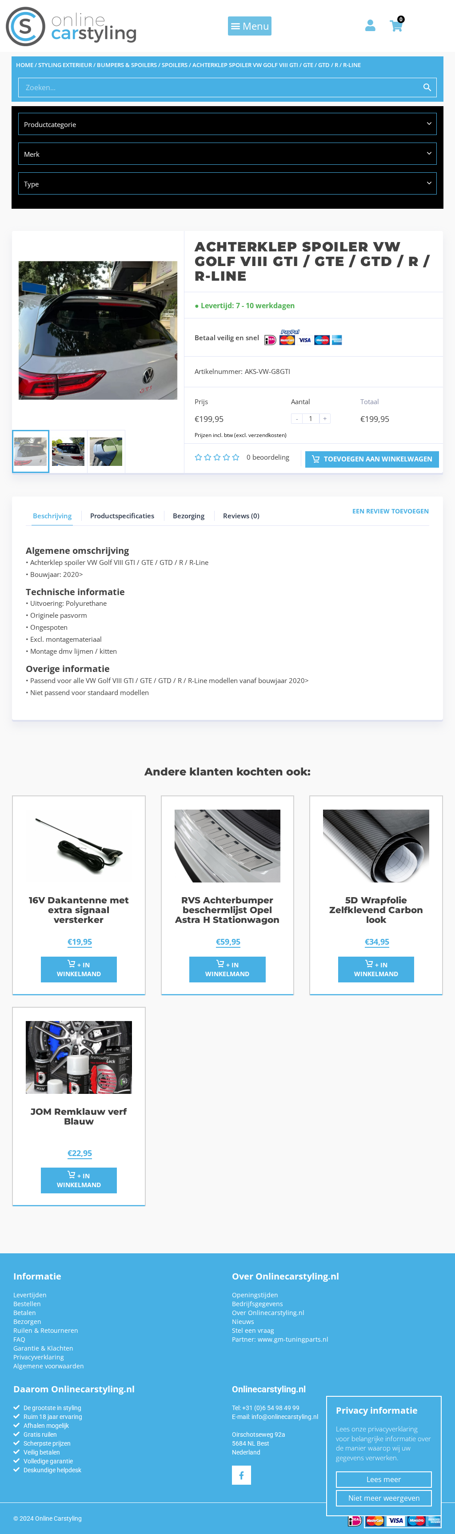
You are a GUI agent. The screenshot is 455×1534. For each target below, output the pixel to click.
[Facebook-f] (241, 1475)
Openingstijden (255, 1295)
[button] (249, 25)
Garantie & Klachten (43, 1348)
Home (24, 65)
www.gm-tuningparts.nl (293, 1339)
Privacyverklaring (38, 1357)
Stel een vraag (253, 1330)
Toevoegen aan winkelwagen (377, 458)
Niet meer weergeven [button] (384, 1498)
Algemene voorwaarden (48, 1366)
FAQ (19, 1339)
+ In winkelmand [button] (227, 969)
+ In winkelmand (79, 969)
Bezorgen (27, 1321)
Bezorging (188, 515)
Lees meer (384, 1479)
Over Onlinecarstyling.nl (268, 1312)
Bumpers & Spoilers (127, 65)
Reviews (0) (241, 515)
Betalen (24, 1312)
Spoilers (175, 65)
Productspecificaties (122, 515)
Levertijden (30, 1295)
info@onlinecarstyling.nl (284, 1416)
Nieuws (243, 1321)
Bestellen (27, 1304)
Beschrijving (52, 515)
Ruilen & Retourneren (45, 1330)
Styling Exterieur (65, 65)
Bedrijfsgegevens (257, 1304)
